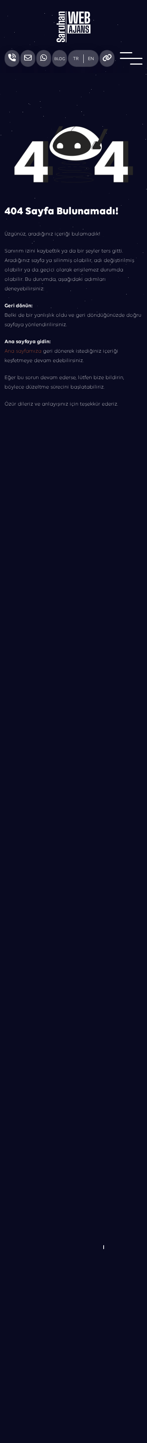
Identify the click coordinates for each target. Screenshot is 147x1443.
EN (91, 58)
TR (76, 58)
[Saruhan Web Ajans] (73, 26)
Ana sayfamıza (23, 351)
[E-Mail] (27, 58)
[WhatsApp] (43, 58)
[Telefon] (12, 58)
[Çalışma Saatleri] (107, 58)
